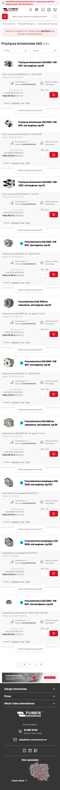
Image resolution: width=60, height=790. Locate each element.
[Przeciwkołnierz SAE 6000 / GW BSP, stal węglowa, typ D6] (8, 363)
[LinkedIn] (30, 751)
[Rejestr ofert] (49, 10)
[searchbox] (30, 16)
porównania (15, 103)
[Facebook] (35, 751)
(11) (30, 529)
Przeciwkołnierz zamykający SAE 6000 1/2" (20, 553)
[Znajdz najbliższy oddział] (30, 681)
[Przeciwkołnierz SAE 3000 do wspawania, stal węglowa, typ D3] (8, 303)
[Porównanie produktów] (36, 10)
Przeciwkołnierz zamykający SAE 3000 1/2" (20, 493)
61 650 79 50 (31, 729)
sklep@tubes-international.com (33, 739)
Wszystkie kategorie (26, 23)
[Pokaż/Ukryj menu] (5, 16)
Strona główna (9, 23)
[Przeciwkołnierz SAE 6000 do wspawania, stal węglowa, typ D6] (8, 423)
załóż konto (46, 31)
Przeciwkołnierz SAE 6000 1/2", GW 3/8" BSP (20, 373)
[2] (41, 664)
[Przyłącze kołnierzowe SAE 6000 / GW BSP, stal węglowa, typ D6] (8, 64)
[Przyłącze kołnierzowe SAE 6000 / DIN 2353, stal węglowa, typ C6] (8, 183)
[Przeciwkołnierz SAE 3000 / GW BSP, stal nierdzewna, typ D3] (8, 602)
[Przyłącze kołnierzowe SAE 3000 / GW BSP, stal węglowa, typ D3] (8, 123)
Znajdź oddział (18, 780)
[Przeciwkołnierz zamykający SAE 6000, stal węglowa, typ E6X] (8, 542)
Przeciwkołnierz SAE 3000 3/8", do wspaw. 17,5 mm (23, 313)
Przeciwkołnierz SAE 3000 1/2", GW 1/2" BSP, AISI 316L (25, 613)
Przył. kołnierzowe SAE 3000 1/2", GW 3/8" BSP (22, 134)
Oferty (28, 103)
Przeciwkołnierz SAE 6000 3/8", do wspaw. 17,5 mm (23, 433)
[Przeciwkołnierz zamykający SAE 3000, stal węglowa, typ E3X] (8, 482)
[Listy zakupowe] (43, 10)
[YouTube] (24, 751)
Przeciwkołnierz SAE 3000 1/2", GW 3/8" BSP (20, 254)
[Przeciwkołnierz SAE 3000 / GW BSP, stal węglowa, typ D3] (8, 243)
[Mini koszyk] (55, 10)
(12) (30, 170)
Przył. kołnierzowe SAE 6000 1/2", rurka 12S (20, 194)
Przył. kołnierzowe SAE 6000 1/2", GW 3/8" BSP (22, 74)
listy (22, 103)
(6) (30, 589)
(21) (30, 290)
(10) (30, 649)
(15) (30, 230)
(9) (30, 110)
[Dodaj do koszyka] (54, 95)
